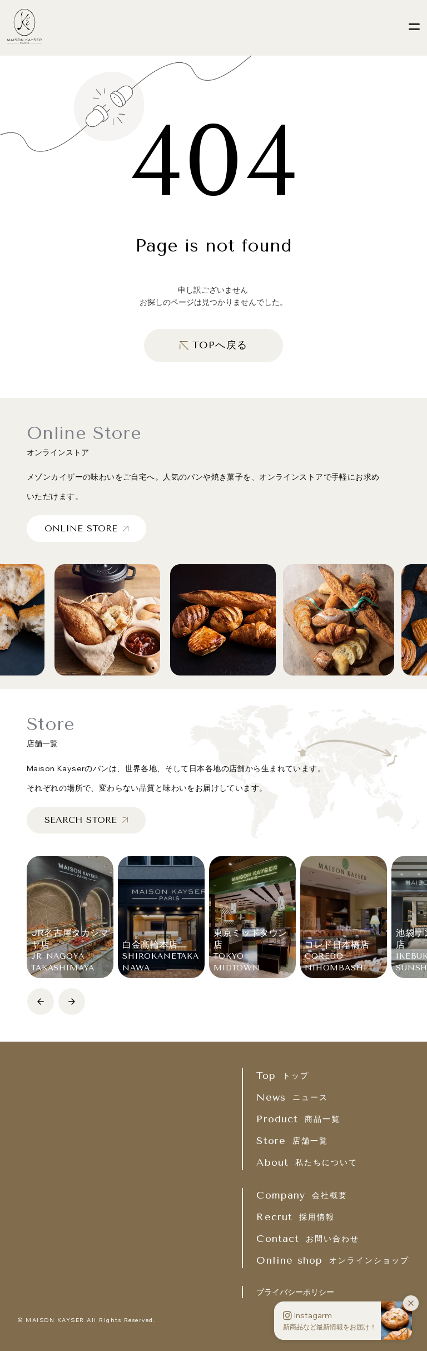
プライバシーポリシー (295, 1292)
